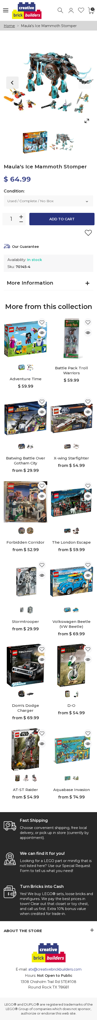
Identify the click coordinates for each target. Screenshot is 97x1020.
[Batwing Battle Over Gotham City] (25, 418)
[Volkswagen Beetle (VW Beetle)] (71, 581)
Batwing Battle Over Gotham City (25, 460)
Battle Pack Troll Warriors (71, 370)
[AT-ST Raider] (25, 749)
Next (84, 82)
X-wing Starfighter (71, 458)
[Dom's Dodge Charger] (25, 665)
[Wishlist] (81, 10)
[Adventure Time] (25, 338)
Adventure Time (26, 379)
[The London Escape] (71, 502)
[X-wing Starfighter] (71, 418)
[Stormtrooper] (25, 581)
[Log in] (71, 10)
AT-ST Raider (25, 789)
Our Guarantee (25, 246)
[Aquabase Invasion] (71, 749)
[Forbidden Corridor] (25, 502)
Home (9, 26)
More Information (30, 283)
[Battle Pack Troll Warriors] (71, 338)
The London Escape (71, 542)
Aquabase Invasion (71, 789)
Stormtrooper (25, 621)
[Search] (61, 10)
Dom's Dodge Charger (25, 708)
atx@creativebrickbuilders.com (55, 969)
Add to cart (62, 219)
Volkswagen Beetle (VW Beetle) (71, 624)
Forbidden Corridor (25, 542)
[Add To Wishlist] (88, 233)
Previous (12, 82)
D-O (71, 705)
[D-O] (71, 665)
